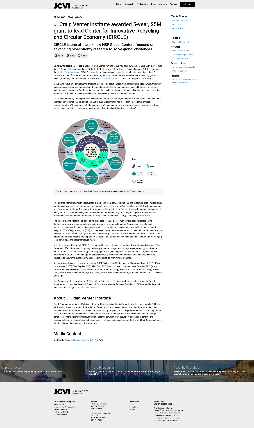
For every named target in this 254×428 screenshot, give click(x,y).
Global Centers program (69, 72)
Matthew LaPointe (179, 20)
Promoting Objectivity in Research (167, 418)
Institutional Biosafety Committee (166, 415)
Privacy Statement (160, 413)
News (153, 4)
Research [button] (128, 4)
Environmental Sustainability (184, 67)
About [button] (118, 4)
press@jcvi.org (178, 28)
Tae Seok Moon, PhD (181, 51)
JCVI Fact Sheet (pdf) (181, 42)
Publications (142, 4)
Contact (173, 4)
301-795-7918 (177, 24)
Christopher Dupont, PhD (182, 54)
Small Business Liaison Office (165, 420)
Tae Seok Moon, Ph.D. (112, 78)
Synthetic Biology (179, 71)
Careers (163, 4)
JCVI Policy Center (60, 414)
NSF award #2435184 (85, 287)
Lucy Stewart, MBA (180, 58)
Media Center (134, 407)
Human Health (59, 404)
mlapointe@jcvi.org (80, 340)
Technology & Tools (61, 412)
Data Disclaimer (174, 413)
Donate (188, 4)
